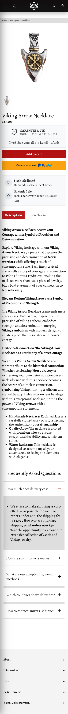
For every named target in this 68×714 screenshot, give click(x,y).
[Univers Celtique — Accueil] (34, 6)
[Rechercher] (14, 6)
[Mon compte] (54, 6)
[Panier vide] (62, 6)
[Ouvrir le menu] (6, 6)
